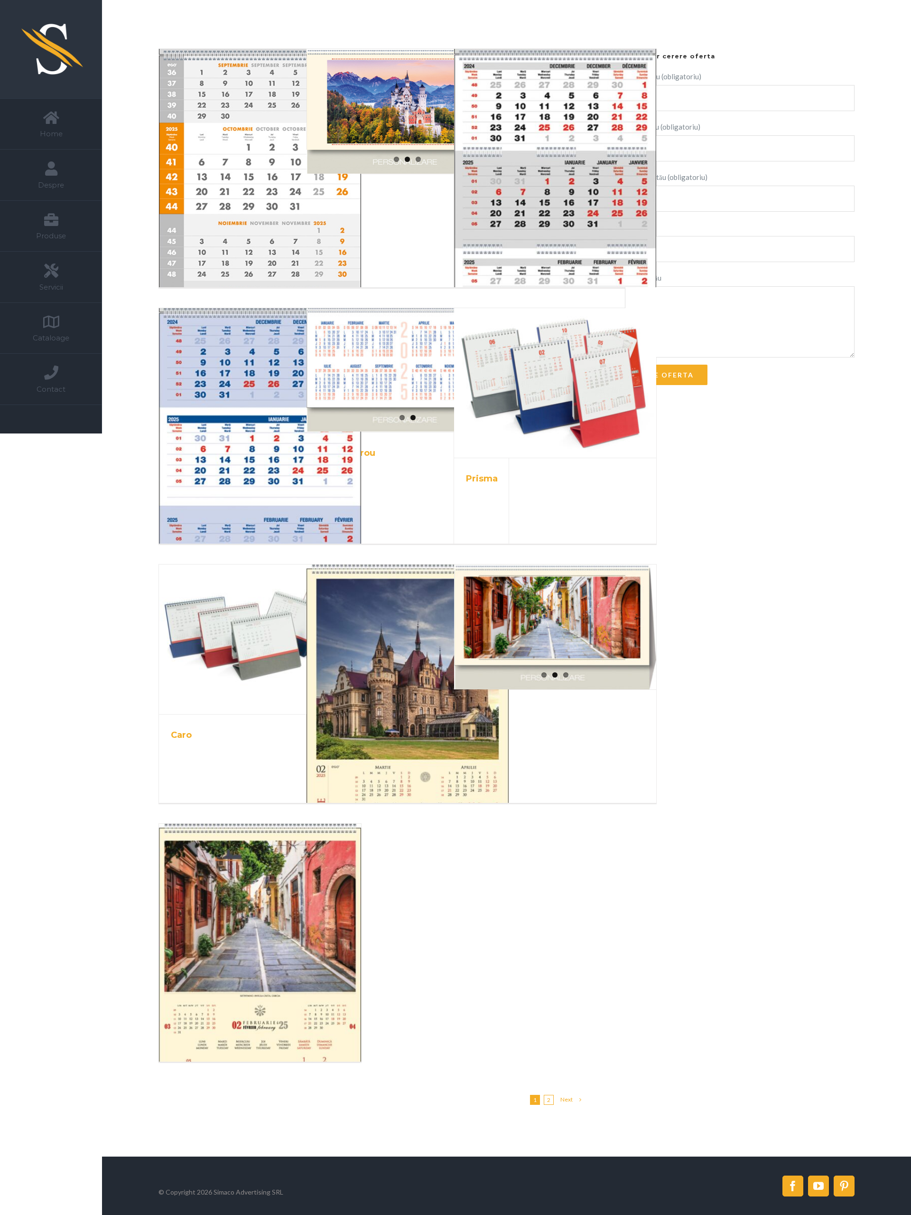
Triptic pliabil (544, 197)
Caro (249, 640)
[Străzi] (555, 627)
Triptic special (249, 199)
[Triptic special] (260, 198)
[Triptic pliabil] (555, 197)
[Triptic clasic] (260, 455)
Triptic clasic (249, 455)
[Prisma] (555, 383)
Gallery (271, 199)
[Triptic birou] (407, 370)
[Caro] (260, 639)
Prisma (544, 383)
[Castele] (407, 111)
